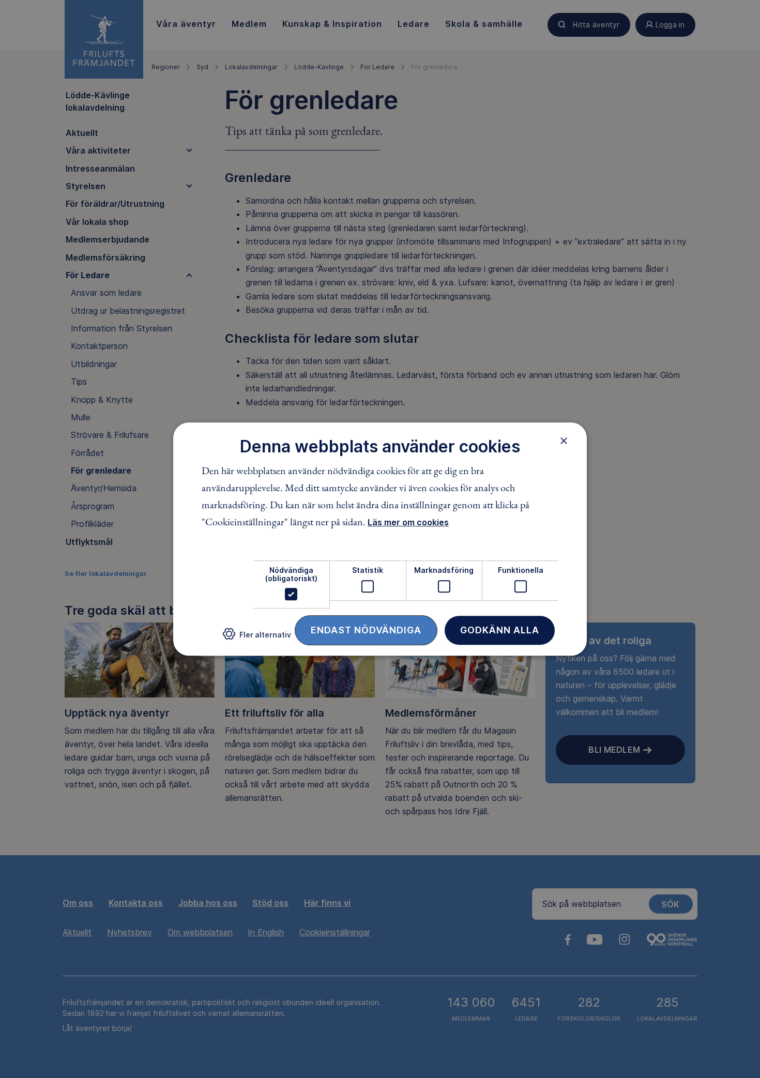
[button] (257, 638)
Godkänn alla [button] (499, 630)
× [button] (563, 440)
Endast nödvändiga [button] (366, 630)
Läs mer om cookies (408, 523)
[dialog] (380, 539)
